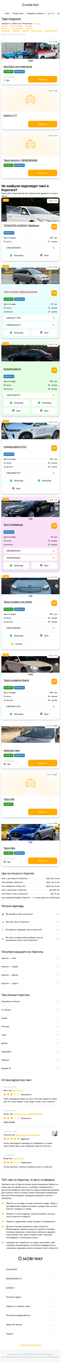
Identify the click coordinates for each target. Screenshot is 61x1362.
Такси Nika (9, 848)
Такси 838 (9, 799)
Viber (46, 255)
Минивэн (16, 31)
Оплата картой (51, 31)
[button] (29, 60)
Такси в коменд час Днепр (18, 601)
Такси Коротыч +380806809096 (20, 160)
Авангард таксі (12, 750)
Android (18, 644)
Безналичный (17, 28)
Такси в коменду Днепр (16, 680)
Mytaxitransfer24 (12, 369)
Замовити (42, 79)
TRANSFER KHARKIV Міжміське (21, 225)
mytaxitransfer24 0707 (15, 446)
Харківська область (36, 13)
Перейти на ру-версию (30, 1345)
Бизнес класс (36, 31)
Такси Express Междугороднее (20, 291)
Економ (26, 31)
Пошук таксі (18, 13)
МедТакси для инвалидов (18, 66)
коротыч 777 (10, 115)
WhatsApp (18, 255)
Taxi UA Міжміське (13, 524)
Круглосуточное (16, 26)
